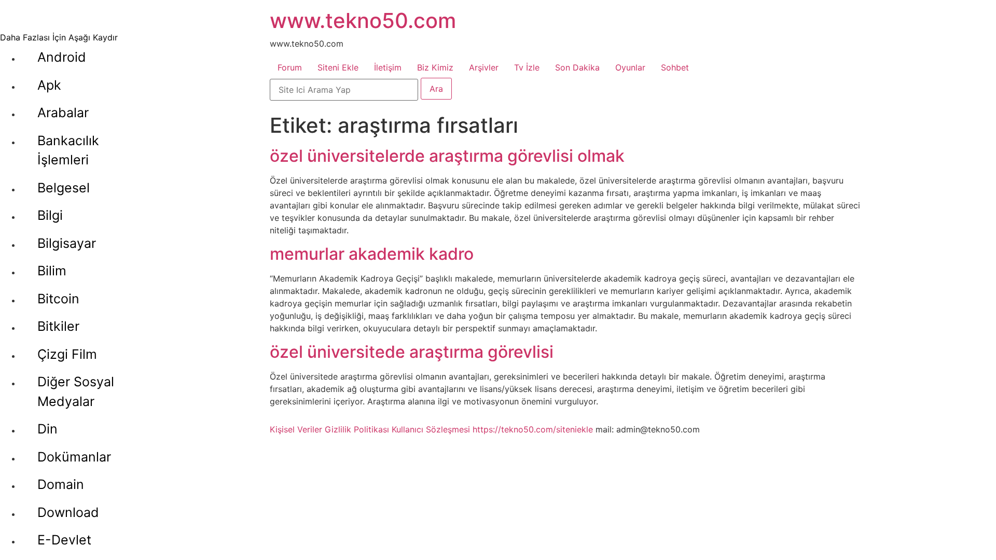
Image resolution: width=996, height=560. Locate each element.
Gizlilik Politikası (357, 429)
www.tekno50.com (363, 20)
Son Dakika (577, 67)
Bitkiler (58, 326)
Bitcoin (58, 298)
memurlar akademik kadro (372, 254)
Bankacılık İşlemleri (68, 150)
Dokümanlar (74, 457)
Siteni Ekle (337, 67)
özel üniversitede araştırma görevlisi (412, 352)
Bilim (51, 270)
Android (61, 57)
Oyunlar (630, 67)
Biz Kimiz (435, 67)
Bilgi (50, 215)
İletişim (388, 67)
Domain (60, 484)
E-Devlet (64, 540)
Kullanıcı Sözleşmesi (431, 429)
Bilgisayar (66, 243)
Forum (290, 67)
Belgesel (63, 187)
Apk (49, 85)
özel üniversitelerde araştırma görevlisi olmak (447, 156)
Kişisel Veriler (296, 429)
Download (68, 512)
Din (47, 429)
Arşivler (484, 67)
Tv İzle (527, 67)
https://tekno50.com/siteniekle (533, 429)
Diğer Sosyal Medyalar (75, 391)
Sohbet (675, 67)
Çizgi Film (67, 354)
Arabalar (63, 112)
